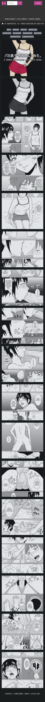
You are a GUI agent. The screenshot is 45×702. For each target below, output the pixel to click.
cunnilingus (27, 37)
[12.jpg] (22, 479)
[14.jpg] (22, 555)
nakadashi (27, 33)
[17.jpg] (22, 670)
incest (24, 30)
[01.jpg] (22, 58)
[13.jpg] (22, 517)
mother (37, 33)
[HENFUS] (3, 3)
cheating (7, 33)
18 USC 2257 (35, 694)
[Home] (2, 23)
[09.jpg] (22, 364)
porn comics (10, 19)
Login (38, 3)
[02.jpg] (22, 96)
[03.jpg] (22, 135)
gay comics (22, 19)
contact (8, 694)
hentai (16, 30)
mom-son (33, 30)
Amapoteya (11, 24)
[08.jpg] (22, 326)
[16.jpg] (22, 632)
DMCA (27, 694)
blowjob (17, 33)
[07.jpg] (22, 288)
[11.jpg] (22, 441)
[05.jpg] (22, 211)
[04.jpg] (22, 173)
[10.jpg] (22, 402)
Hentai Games (34, 19)
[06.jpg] (22, 249)
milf (9, 30)
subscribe (18, 694)
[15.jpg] (22, 594)
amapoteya (15, 37)
